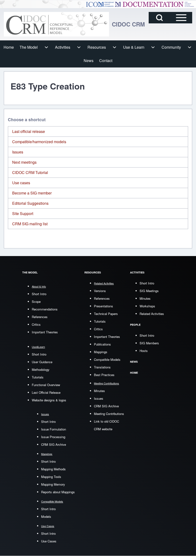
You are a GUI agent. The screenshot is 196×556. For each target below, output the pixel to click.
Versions (100, 290)
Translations (102, 367)
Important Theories (45, 332)
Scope (36, 301)
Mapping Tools (51, 476)
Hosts (144, 350)
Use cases (21, 182)
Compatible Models (107, 359)
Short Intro (39, 294)
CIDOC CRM (128, 24)
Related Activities (152, 313)
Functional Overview (46, 385)
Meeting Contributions (109, 413)
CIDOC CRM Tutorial (30, 172)
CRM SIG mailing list (30, 223)
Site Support (22, 213)
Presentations (103, 306)
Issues (17, 152)
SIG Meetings (149, 290)
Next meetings (24, 162)
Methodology (40, 369)
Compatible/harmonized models (39, 141)
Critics (36, 324)
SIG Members (149, 343)
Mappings (100, 352)
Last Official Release (46, 392)
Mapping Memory (53, 484)
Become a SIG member (32, 193)
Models (46, 516)
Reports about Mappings (58, 492)
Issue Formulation (53, 429)
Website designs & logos (49, 400)
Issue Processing (53, 437)
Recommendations (45, 309)
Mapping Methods (53, 469)
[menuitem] (9, 47)
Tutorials (38, 377)
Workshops (147, 306)
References (40, 317)
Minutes (99, 390)
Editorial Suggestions (30, 203)
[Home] (56, 24)
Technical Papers (106, 313)
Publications (102, 344)
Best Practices (104, 374)
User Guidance (42, 362)
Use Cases (48, 541)
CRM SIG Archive (53, 444)
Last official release (28, 131)
